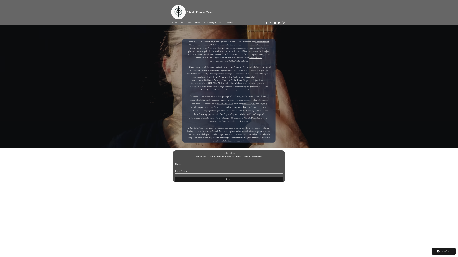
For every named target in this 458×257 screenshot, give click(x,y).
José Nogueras (212, 99)
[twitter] (279, 22)
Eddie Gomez (261, 47)
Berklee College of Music (239, 60)
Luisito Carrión (209, 107)
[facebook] (266, 22)
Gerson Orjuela (248, 103)
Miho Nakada (221, 117)
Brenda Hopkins (251, 54)
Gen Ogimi (224, 114)
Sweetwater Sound (210, 131)
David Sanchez (227, 54)
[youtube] (274, 22)
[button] (283, 23)
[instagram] (270, 22)
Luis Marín (198, 51)
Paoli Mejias (264, 51)
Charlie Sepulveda (260, 99)
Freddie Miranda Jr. (225, 103)
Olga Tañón (200, 99)
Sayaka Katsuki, (202, 117)
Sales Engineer (235, 127)
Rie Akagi (203, 114)
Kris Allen (244, 121)
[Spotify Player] (272, 12)
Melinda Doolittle (251, 117)
